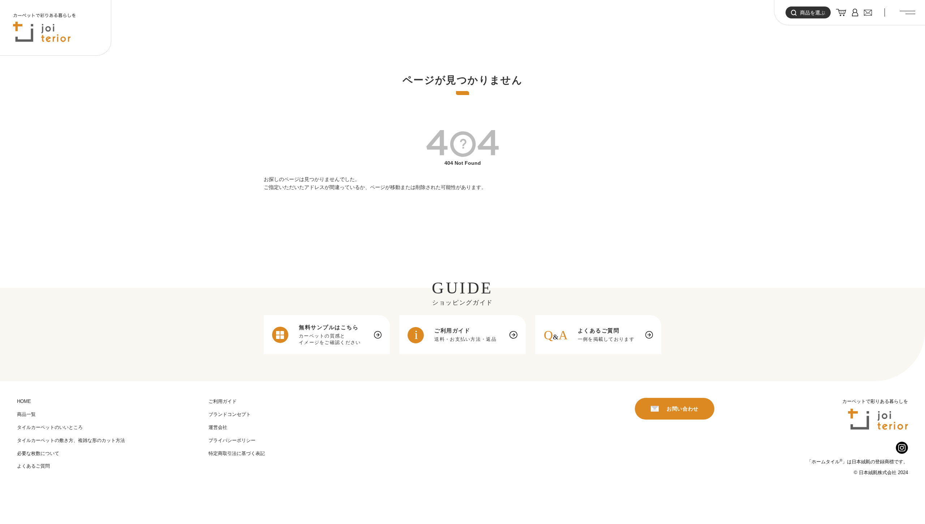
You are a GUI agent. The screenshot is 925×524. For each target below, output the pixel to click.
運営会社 (217, 427)
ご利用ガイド (222, 401)
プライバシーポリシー (231, 440)
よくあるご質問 (33, 466)
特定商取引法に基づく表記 (236, 453)
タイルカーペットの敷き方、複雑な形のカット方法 (71, 440)
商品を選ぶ (812, 13)
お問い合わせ (682, 409)
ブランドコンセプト (229, 414)
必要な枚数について (38, 453)
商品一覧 (26, 414)
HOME (24, 401)
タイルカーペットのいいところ (50, 427)
